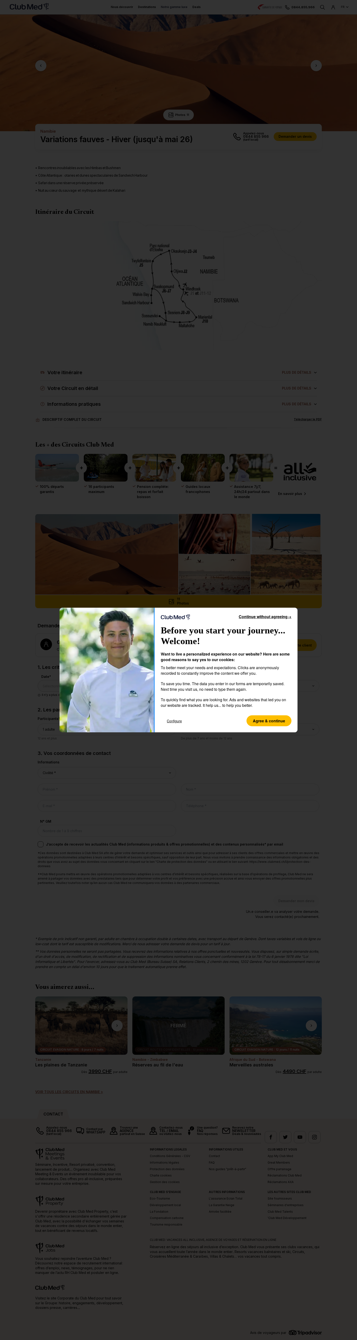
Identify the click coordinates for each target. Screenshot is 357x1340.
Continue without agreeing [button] (265, 616)
